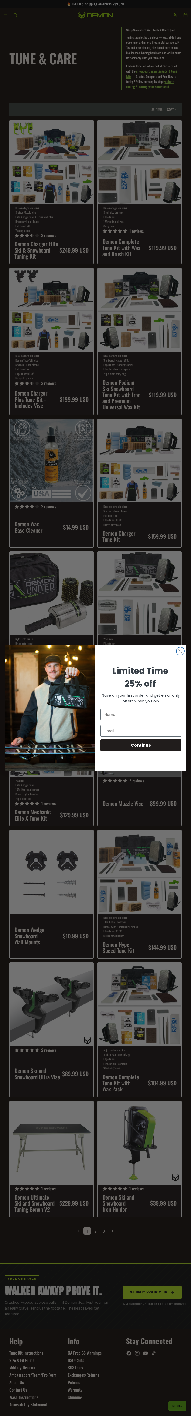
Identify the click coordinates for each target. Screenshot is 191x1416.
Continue (141, 745)
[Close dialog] (180, 651)
